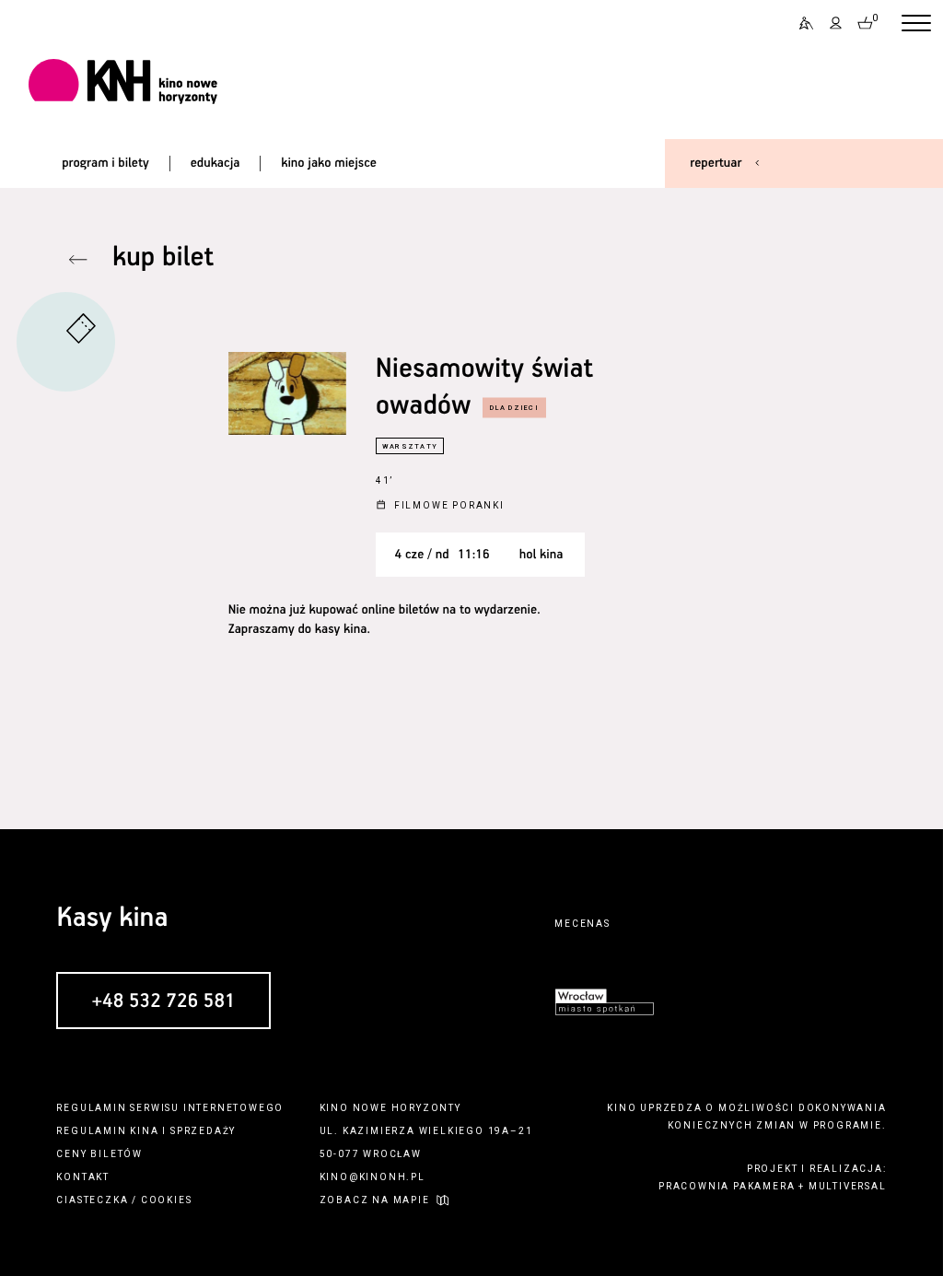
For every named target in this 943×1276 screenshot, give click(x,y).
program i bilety (105, 163)
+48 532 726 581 (163, 1001)
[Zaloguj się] (836, 23)
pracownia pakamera (726, 1186)
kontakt (83, 1177)
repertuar (715, 163)
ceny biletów (99, 1154)
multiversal (848, 1186)
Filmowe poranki (449, 505)
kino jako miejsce (329, 163)
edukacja (215, 163)
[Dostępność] (800, 23)
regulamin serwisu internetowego (170, 1108)
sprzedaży (203, 1131)
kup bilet (163, 258)
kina (144, 1131)
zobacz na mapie (375, 1200)
